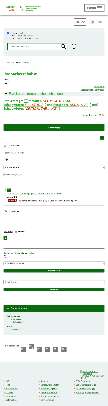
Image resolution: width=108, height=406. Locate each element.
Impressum (10, 396)
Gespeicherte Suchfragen (92, 90)
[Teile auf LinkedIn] (47, 349)
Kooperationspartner (51, 396)
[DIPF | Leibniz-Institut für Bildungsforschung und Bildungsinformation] (95, 22)
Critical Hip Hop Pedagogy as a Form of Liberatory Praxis (35, 193)
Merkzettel (99, 86)
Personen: (70, 105)
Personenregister (49, 388)
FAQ (7, 381)
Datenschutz (11, 400)
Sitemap (44, 381)
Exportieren (54, 271)
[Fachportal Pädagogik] (23, 8)
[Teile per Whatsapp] (39, 349)
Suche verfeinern (19, 308)
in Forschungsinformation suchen (24, 38)
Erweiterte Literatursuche (36, 94)
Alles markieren (12, 145)
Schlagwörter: (23, 105)
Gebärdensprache (84, 385)
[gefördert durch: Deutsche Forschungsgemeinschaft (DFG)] (92, 374)
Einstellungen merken (15, 153)
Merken (20, 231)
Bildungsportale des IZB (87, 392)
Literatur (8, 62)
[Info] (6, 159)
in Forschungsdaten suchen (21, 35)
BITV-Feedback (83, 381)
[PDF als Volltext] (12, 201)
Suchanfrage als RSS (91, 115)
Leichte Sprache (83, 388)
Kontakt (9, 392)
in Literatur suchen (17, 33)
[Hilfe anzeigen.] (74, 46)
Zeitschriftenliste (49, 392)
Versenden (54, 289)
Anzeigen (8, 231)
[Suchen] (63, 46)
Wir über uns (11, 388)
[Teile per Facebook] (23, 349)
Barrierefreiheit (48, 400)
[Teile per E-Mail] (55, 349)
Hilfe (7, 385)
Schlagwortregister (50, 385)
